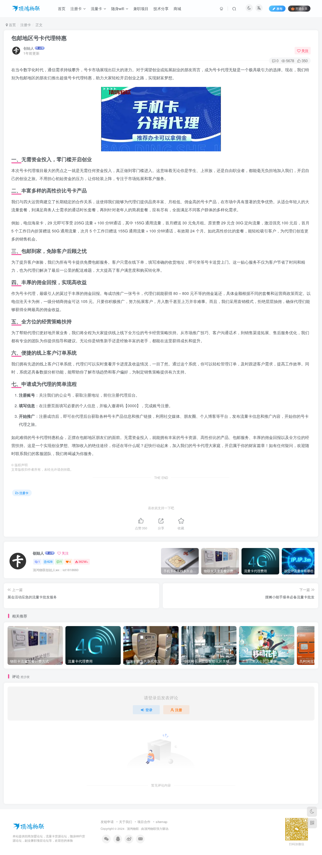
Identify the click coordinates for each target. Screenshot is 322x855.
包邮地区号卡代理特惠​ (39, 38)
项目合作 (143, 821)
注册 (178, 709)
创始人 (28, 48)
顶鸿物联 (133, 829)
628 (50, 561)
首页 (12, 24)
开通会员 (301, 8)
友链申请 (107, 821)
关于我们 (125, 821)
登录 (148, 709)
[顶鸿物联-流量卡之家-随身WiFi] (29, 826)
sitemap (161, 821)
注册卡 (25, 24)
